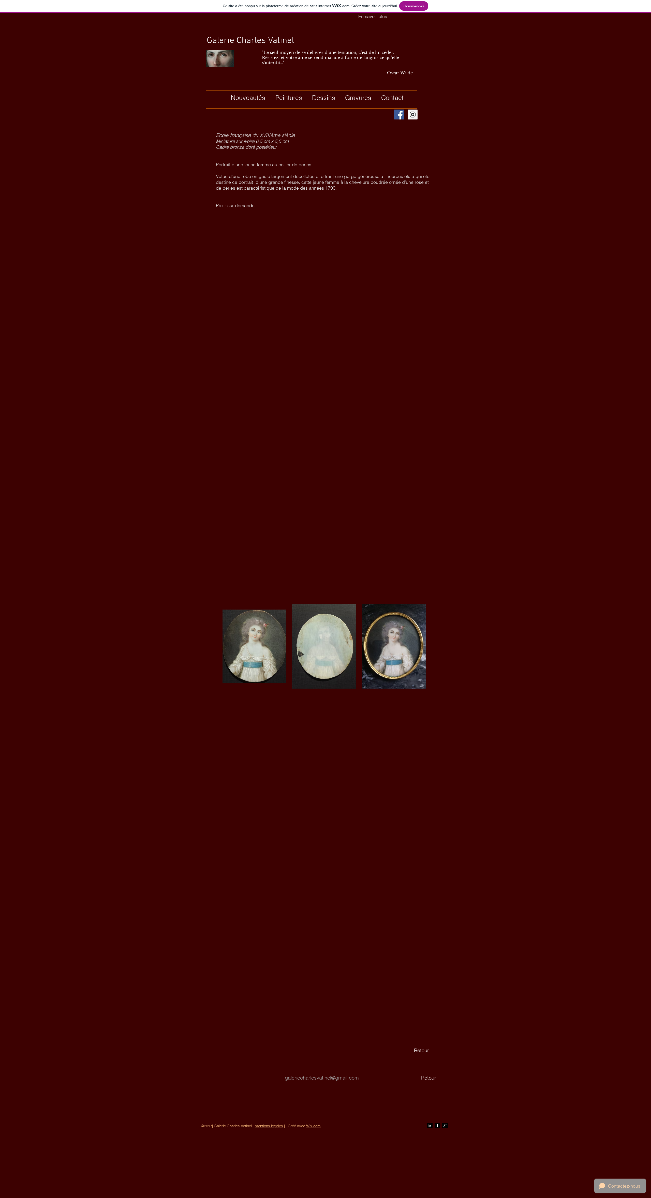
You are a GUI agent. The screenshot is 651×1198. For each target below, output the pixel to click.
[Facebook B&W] (437, 1125)
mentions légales (269, 1126)
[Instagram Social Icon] (413, 114)
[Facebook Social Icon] (399, 114)
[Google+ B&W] (445, 1125)
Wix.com (313, 1126)
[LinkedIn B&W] (430, 1125)
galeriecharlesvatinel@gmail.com (322, 1077)
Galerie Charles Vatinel (250, 40)
